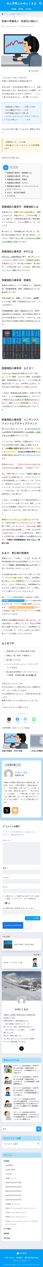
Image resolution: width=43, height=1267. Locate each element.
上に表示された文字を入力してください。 (19, 908)
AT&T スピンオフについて (16, 1212)
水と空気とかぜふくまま (22, 3)
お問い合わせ (10, 1258)
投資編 (13, 9)
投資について (17, 728)
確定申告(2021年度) (13, 1182)
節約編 (20, 9)
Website (15, 814)
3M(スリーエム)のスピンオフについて (21, 1208)
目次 (14, 167)
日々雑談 (7, 1229)
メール (6, 877)
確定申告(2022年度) (13, 1187)
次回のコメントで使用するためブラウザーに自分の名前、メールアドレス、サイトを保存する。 (22, 897)
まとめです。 (11, 196)
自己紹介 (28, 9)
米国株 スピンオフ (13, 1204)
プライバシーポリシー (21, 1261)
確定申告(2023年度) (13, 1191)
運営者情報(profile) (31, 1258)
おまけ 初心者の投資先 (15, 192)
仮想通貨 (9, 1165)
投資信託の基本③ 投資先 (16, 179)
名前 (5, 868)
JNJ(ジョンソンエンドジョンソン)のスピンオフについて (21, 1222)
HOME (22, 1253)
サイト (5, 887)
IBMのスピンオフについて (16, 1217)
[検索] (38, 1129)
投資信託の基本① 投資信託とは (18, 173)
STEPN (9, 1174)
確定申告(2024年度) (13, 1195)
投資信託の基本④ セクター (17, 183)
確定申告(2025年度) (13, 1200)
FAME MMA (10, 1170)
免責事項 (19, 1258)
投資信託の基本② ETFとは (16, 176)
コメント (7, 840)
